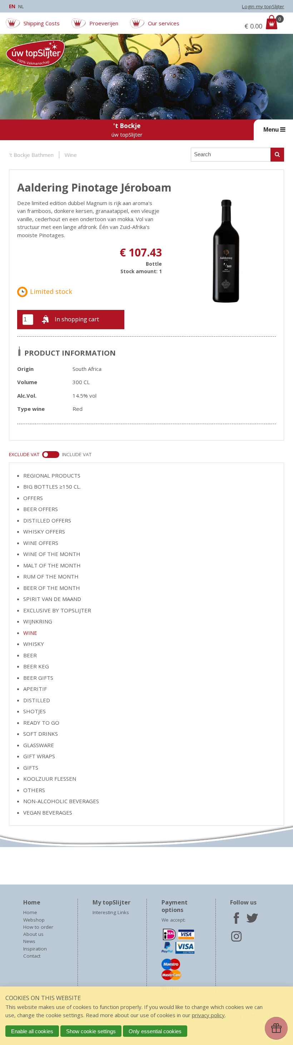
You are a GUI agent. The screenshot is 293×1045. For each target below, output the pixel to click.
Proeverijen (103, 23)
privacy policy (208, 1015)
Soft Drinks (40, 733)
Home (30, 912)
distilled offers (47, 520)
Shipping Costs (42, 23)
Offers (33, 497)
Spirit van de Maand (52, 598)
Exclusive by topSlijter (57, 610)
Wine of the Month (51, 553)
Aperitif (35, 688)
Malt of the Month (52, 565)
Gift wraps (39, 756)
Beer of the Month (51, 587)
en (12, 6)
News (29, 941)
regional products (51, 475)
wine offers (40, 542)
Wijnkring (37, 621)
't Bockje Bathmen (31, 154)
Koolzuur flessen (49, 778)
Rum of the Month (51, 576)
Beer (30, 655)
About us (33, 934)
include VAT (76, 454)
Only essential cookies (155, 1031)
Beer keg (36, 666)
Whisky (33, 643)
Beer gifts (38, 677)
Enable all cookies (32, 1031)
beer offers (40, 509)
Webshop (34, 920)
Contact (31, 956)
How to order (38, 927)
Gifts (30, 767)
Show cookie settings (91, 1031)
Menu (271, 129)
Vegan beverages (47, 812)
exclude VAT (24, 454)
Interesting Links (111, 912)
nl (21, 6)
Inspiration (35, 948)
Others (34, 790)
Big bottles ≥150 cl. (52, 486)
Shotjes (34, 711)
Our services (163, 23)
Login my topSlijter (263, 6)
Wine (71, 154)
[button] (70, 319)
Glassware (38, 745)
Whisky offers (44, 531)
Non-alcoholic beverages (61, 801)
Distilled (36, 700)
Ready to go (41, 722)
